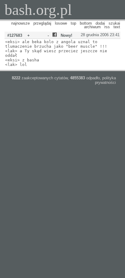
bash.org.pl (38, 9)
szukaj (114, 23)
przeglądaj (42, 23)
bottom (86, 23)
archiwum (92, 27)
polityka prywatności (105, 80)
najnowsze (20, 23)
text (116, 27)
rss (107, 27)
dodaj (100, 23)
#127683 (14, 35)
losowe (61, 23)
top (73, 23)
